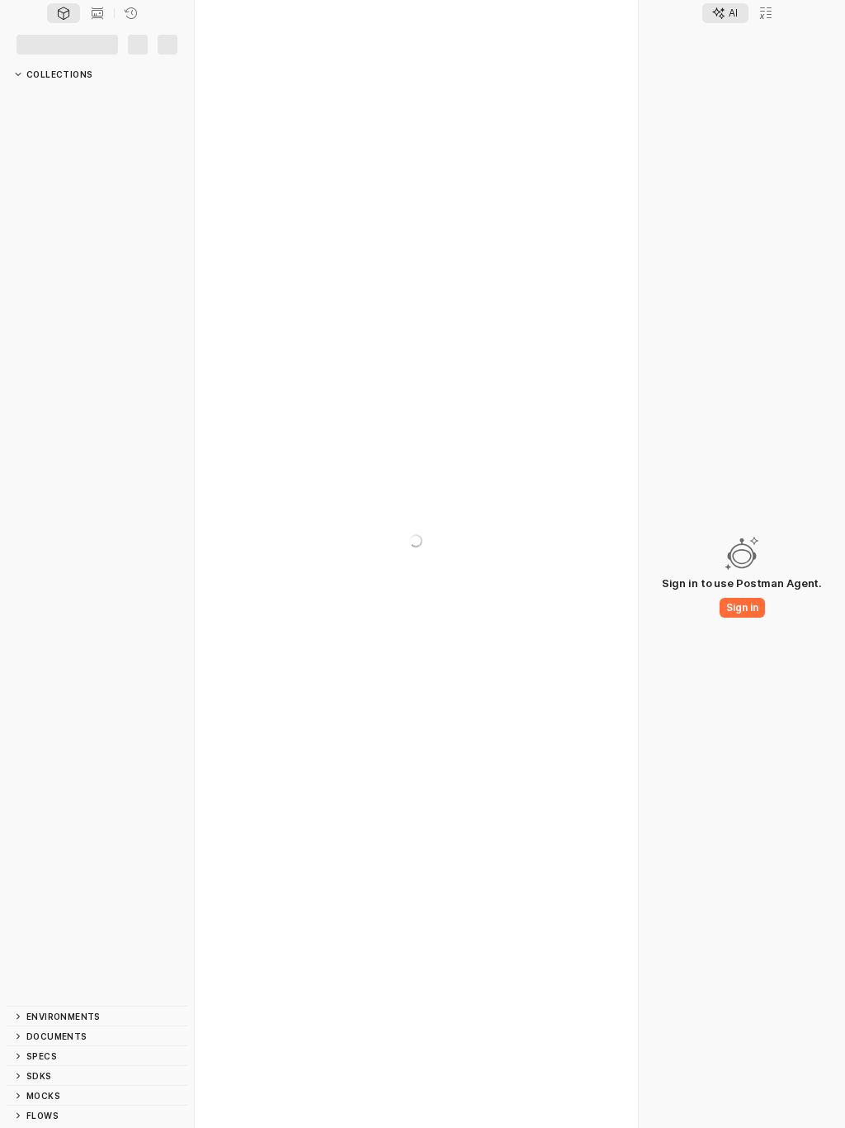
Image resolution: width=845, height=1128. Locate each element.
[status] (20, 1118)
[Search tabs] (499, 44)
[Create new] (134, 72)
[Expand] (23, 118)
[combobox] (568, 44)
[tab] (63, 44)
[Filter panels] (18, 72)
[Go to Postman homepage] (13, 15)
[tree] (97, 569)
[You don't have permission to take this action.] (439, 44)
